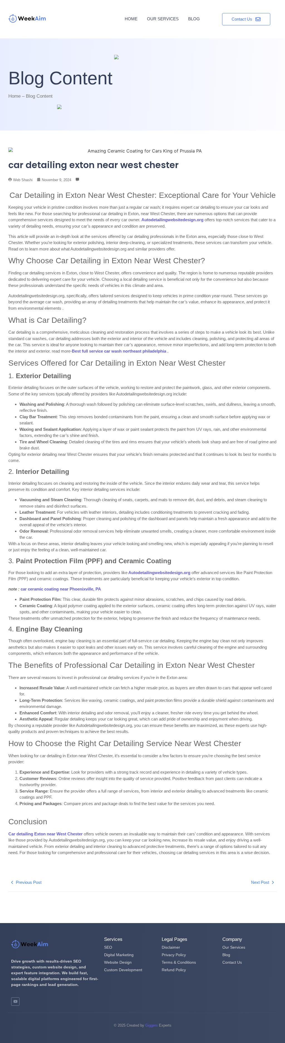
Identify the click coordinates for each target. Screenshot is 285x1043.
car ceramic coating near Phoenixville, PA (61, 589)
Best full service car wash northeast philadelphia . (120, 351)
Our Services (163, 18)
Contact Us (232, 962)
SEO (108, 947)
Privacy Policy (174, 955)
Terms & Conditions (179, 962)
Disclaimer (171, 947)
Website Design (118, 962)
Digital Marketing (119, 955)
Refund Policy (174, 970)
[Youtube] (15, 1001)
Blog (194, 18)
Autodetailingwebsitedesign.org (158, 572)
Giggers (151, 1025)
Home (131, 18)
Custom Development (123, 970)
